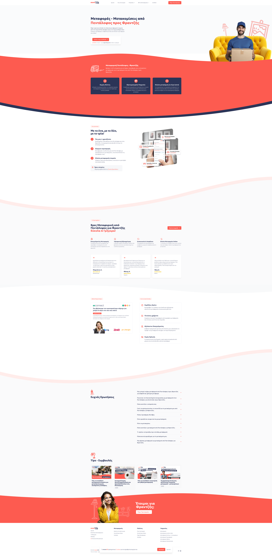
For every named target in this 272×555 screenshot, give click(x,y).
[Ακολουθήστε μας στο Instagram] (180, 551)
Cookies (118, 549)
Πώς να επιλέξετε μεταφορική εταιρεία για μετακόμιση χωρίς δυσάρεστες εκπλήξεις (100, 483)
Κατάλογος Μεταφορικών (97, 532)
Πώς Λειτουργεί (121, 2)
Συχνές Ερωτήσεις (113, 169)
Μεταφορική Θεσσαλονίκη (166, 541)
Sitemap (93, 536)
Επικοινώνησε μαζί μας (97, 538)
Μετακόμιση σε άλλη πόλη (166, 533)
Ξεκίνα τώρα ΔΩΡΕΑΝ (100, 39)
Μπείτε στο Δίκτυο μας (119, 531)
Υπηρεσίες (131, 2)
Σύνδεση (154, 2)
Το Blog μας (93, 534)
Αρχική (112, 2)
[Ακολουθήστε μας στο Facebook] (178, 551)
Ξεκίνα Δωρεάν (173, 228)
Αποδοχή (161, 549)
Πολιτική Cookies (94, 551)
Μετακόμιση (163, 531)
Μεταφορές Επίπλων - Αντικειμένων (169, 535)
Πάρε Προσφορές (175, 2)
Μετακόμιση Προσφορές (166, 537)
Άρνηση (169, 549)
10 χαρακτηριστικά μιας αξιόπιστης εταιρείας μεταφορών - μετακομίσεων (170, 482)
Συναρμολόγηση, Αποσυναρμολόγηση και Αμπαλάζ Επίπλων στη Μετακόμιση (123, 483)
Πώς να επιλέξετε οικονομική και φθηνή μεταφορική (147, 481)
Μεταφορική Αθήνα (165, 539)
